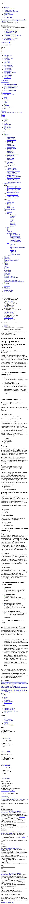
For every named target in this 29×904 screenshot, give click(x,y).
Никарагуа (13, 250)
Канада (12, 219)
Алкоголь (6, 279)
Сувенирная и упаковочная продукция (14, 281)
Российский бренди (15, 240)
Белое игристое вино (12, 195)
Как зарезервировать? (9, 8)
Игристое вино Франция (10, 87)
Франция (12, 223)
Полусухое (9, 203)
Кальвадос (6, 99)
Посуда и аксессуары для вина (12, 280)
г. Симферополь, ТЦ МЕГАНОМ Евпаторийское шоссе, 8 (12, 36)
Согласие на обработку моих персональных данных (14, 799)
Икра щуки (7, 129)
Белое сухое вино (11, 168)
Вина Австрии (7, 71)
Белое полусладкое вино (13, 171)
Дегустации (7, 13)
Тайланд (12, 252)
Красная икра (7, 271)
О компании (7, 7)
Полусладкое (10, 202)
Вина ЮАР (7, 62)
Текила (5, 97)
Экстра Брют (10, 207)
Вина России (7, 76)
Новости (6, 326)
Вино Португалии (8, 58)
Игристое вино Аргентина (11, 86)
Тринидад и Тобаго (15, 254)
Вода (6, 261)
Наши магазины (8, 17)
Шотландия (13, 224)
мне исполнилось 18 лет (7, 902)
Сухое (8, 206)
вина (2, 52)
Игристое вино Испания (10, 84)
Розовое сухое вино (12, 179)
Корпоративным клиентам (11, 11)
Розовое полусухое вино (13, 180)
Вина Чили (7, 59)
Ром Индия (13, 251)
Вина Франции (8, 75)
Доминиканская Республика (17, 247)
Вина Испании (8, 55)
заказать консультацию (6, 809)
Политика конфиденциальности (9, 797)
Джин (5, 101)
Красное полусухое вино (13, 178)
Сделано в (3, 796)
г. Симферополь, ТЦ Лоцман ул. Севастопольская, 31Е (11, 30)
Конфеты (6, 123)
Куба (11, 248)
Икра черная (7, 126)
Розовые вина (10, 165)
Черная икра (7, 273)
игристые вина (5, 82)
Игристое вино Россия (10, 90)
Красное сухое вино (12, 173)
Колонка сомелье (8, 14)
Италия (12, 217)
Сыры (5, 120)
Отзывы (6, 15)
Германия (12, 245)
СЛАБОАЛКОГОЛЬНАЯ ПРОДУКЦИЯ (11, 112)
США (11, 220)
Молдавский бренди (15, 238)
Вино (6, 134)
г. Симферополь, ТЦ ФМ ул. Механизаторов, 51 (10, 33)
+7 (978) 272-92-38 (8, 301)
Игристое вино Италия (10, 89)
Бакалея (3, 116)
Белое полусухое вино (12, 172)
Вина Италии (7, 78)
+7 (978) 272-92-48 (5, 42)
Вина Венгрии (7, 69)
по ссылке (22, 817)
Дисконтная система (9, 10)
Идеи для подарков (10, 276)
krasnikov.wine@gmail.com (8, 791)
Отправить (3, 830)
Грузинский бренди (15, 236)
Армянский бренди (15, 234)
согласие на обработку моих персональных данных (11, 812)
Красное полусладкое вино (14, 176)
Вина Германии (8, 65)
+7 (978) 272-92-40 (8, 312)
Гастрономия (7, 124)
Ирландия (12, 216)
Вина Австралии (8, 66)
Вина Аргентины (8, 64)
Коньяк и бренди (8, 107)
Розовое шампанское (12, 197)
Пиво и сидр (7, 258)
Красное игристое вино (13, 196)
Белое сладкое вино (12, 169)
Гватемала (12, 244)
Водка (5, 98)
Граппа (5, 104)
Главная (6, 325)
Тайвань (12, 222)
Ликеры (7, 257)
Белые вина (10, 162)
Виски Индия (13, 214)
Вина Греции (7, 68)
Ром (5, 108)
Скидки (7, 283)
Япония (12, 226)
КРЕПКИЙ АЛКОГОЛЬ (7, 94)
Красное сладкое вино (12, 175)
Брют (8, 200)
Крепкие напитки (10, 209)
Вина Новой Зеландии (10, 72)
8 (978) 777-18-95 (8, 318)
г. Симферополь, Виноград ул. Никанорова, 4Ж (11, 39)
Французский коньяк (15, 241)
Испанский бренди (15, 237)
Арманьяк (6, 105)
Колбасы (6, 119)
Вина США (7, 61)
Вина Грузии (7, 57)
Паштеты (6, 122)
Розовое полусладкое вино (14, 182)
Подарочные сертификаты (11, 277)
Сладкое (9, 204)
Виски (5, 102)
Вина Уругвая (7, 73)
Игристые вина (9, 183)
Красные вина (10, 164)
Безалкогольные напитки (11, 260)
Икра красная (7, 127)
